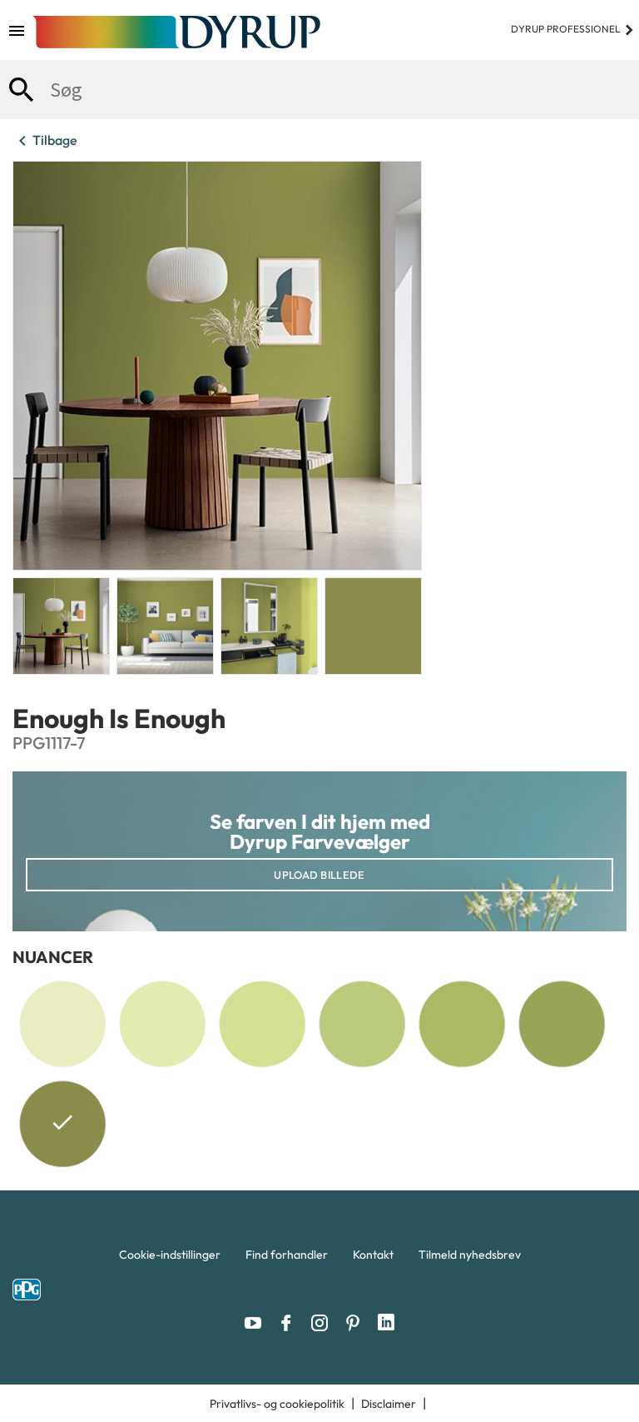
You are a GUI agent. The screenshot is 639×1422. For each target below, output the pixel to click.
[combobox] (319, 89)
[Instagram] (323, 1323)
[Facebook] (290, 1323)
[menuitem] (169, 1258)
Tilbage (44, 141)
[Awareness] (162, 1023)
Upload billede (319, 874)
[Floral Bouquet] (362, 1023)
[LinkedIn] (386, 1323)
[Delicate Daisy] (62, 1023)
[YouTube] (257, 1323)
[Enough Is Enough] (62, 1127)
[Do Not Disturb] (561, 1023)
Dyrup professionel (573, 28)
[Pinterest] (356, 1323)
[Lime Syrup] (262, 1023)
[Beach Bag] (461, 1023)
